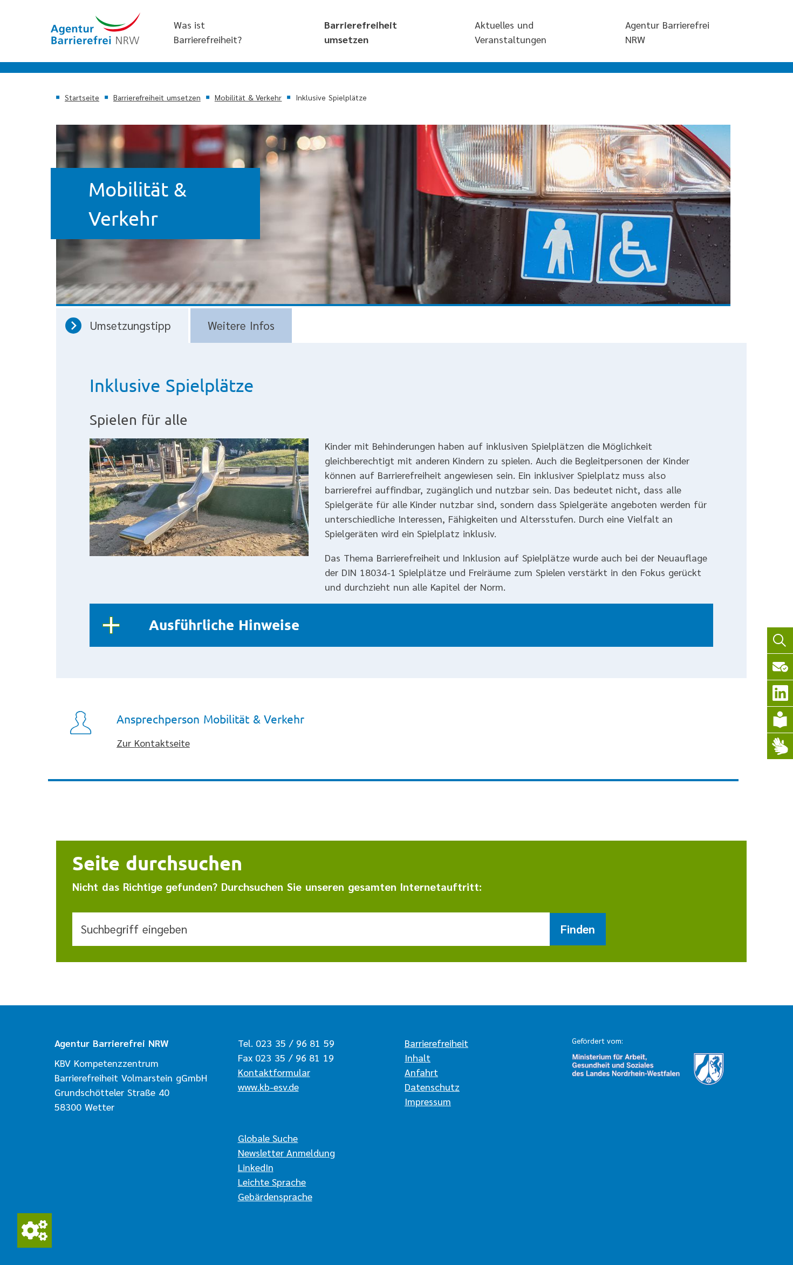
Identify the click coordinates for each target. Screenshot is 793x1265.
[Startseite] (95, 28)
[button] (401, 625)
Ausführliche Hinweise (224, 624)
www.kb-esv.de (268, 1086)
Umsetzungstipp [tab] (130, 325)
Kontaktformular (274, 1072)
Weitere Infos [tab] (241, 325)
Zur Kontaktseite (153, 742)
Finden (577, 929)
